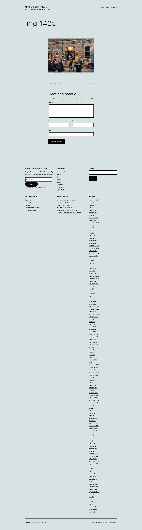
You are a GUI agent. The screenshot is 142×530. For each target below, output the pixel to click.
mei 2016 (91, 502)
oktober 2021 (93, 339)
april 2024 (92, 266)
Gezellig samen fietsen (32, 207)
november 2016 (94, 486)
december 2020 (94, 365)
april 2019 (92, 413)
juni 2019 (91, 408)
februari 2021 (93, 360)
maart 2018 (92, 446)
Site (49, 130)
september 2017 (94, 461)
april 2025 (92, 235)
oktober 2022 (93, 311)
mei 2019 (91, 410)
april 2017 (92, 474)
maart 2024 (92, 268)
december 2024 (94, 245)
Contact (114, 7)
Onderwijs (60, 184)
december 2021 (93, 334)
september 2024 (94, 253)
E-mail (74, 121)
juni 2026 (92, 202)
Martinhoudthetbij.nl (36, 7)
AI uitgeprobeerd (30, 210)
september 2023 (94, 283)
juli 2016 (91, 497)
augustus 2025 (93, 225)
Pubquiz (27, 205)
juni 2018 (91, 438)
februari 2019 (93, 418)
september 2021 (94, 342)
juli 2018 (91, 436)
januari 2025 (93, 243)
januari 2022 (93, 332)
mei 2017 (91, 471)
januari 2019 (92, 421)
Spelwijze (66, 205)
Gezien (59, 182)
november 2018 (94, 426)
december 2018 (93, 423)
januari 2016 (92, 512)
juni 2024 (92, 261)
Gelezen (59, 179)
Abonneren (31, 184)
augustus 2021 (93, 344)
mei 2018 (91, 441)
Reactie (51, 102)
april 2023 (92, 296)
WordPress (113, 522)
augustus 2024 (93, 256)
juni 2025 (92, 230)
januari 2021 (92, 362)
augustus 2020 (93, 375)
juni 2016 (91, 499)
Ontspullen (28, 202)
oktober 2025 (93, 220)
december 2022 (94, 306)
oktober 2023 (93, 281)
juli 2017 (91, 466)
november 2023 (94, 278)
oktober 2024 (93, 251)
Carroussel (28, 200)
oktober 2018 (93, 428)
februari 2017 (93, 479)
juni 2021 (91, 349)
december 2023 (94, 276)
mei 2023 (92, 294)
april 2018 (92, 443)
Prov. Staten (61, 189)
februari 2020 (93, 388)
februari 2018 (93, 448)
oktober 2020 (93, 370)
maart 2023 (92, 299)
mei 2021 (91, 352)
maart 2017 (92, 476)
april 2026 (92, 207)
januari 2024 (93, 273)
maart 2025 (92, 238)
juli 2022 (91, 319)
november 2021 (94, 337)
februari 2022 (93, 329)
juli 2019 (91, 405)
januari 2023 (93, 304)
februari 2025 (93, 240)
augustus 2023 (93, 286)
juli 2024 (91, 258)
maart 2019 (92, 415)
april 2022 (92, 324)
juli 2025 (91, 228)
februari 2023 (93, 301)
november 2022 (94, 309)
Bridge (59, 174)
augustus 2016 (93, 494)
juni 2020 (92, 377)
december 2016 (93, 484)
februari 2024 (93, 271)
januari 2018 (92, 451)
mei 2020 (92, 380)
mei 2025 (92, 233)
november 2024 (94, 248)
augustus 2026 (93, 200)
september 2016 (94, 492)
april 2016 (92, 504)
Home (102, 7)
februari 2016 (93, 509)
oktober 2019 (93, 398)
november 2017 (93, 456)
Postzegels (60, 187)
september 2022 (94, 314)
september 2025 (94, 223)
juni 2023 (92, 291)
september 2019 (94, 400)
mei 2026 (92, 205)
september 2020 (94, 372)
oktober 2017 (93, 459)
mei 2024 (92, 263)
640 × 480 (91, 83)
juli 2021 (91, 347)
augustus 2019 (93, 403)
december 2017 (93, 453)
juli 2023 (91, 289)
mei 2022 (92, 322)
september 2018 (94, 431)
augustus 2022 (93, 316)
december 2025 (94, 218)
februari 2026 (93, 212)
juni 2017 (91, 469)
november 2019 (94, 395)
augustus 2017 (93, 464)
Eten (58, 177)
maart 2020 (92, 385)
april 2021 (92, 355)
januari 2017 (92, 481)
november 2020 (94, 367)
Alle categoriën (61, 172)
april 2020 (92, 382)
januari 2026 (93, 215)
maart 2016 (92, 507)
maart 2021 (92, 357)
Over (107, 7)
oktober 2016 (93, 489)
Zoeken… (92, 168)
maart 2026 (92, 210)
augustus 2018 (93, 433)
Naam (50, 121)
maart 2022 (92, 327)
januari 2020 (93, 390)
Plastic (59, 83)
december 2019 (93, 393)
